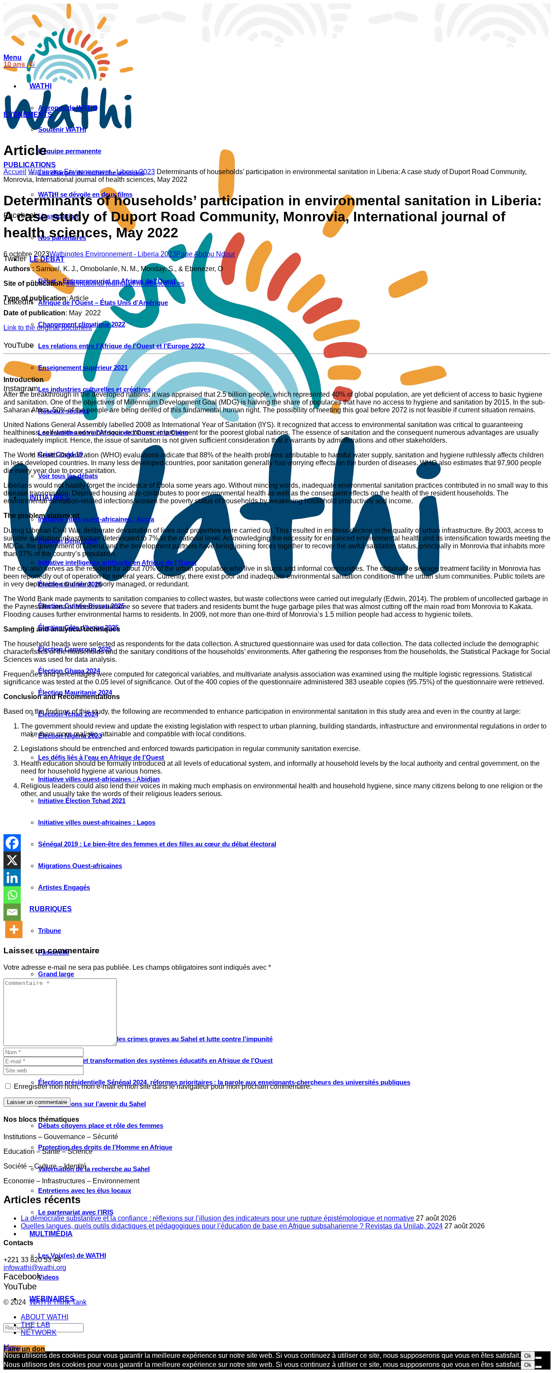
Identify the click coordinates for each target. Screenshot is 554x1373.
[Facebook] (12, 843)
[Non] (538, 1358)
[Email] (12, 912)
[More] (13, 929)
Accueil (14, 171)
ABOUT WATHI (44, 1317)
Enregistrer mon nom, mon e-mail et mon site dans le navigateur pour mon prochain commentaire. (163, 1086)
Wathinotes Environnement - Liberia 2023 (91, 171)
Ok (527, 1356)
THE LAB (35, 1324)
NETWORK (39, 1332)
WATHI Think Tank (58, 1302)
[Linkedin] (12, 877)
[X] (12, 860)
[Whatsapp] (12, 894)
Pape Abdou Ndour (205, 254)
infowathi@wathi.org (34, 1267)
